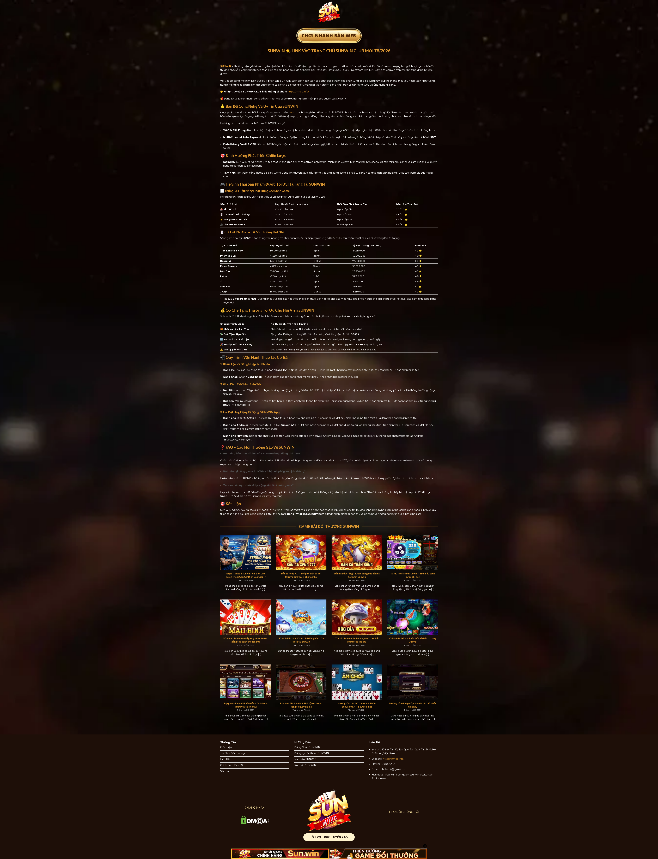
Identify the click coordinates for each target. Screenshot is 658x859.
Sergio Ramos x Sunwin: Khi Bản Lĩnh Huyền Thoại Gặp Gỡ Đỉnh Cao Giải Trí (245, 575)
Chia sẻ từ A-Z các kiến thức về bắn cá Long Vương (412, 640)
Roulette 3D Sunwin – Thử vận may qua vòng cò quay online (301, 705)
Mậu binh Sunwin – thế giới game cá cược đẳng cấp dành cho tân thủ (245, 640)
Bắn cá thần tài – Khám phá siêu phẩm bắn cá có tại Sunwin (301, 640)
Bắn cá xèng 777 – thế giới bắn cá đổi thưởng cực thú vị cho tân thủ (301, 575)
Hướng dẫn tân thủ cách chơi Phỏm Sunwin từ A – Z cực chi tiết (357, 705)
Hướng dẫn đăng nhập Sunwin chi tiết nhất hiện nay (412, 705)
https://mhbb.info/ (298, 91)
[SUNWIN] (329, 11)
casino (292, 112)
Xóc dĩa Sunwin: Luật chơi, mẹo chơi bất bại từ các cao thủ (357, 640)
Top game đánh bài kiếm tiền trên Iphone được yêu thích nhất (245, 705)
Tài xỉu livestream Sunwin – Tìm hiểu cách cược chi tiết (412, 575)
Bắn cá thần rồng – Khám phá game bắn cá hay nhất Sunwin (357, 575)
